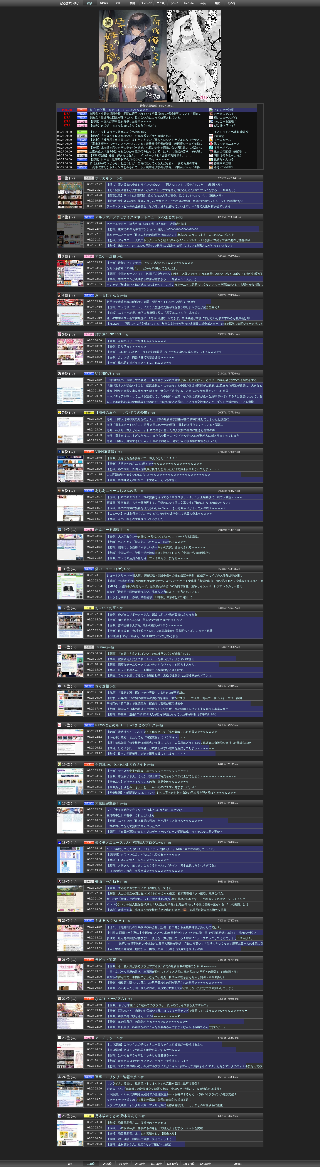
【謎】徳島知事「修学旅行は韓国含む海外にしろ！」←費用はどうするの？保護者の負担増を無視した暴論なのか (179, 742)
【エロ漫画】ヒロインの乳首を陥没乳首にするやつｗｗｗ (143, 1050)
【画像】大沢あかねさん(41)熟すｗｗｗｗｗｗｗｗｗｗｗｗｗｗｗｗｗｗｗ (154, 463)
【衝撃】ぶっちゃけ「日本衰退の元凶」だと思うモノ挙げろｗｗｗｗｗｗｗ (155, 820)
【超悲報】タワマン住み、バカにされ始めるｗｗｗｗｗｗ (143, 854)
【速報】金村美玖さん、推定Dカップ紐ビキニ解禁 (139, 1144)
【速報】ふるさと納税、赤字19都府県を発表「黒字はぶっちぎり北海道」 (153, 312)
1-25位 (91, 1163)
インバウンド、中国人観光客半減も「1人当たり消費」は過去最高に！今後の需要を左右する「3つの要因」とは (177, 904)
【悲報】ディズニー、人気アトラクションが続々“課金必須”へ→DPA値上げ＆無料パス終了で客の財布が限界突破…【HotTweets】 (180, 242)
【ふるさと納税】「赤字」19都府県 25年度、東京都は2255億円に (149, 597)
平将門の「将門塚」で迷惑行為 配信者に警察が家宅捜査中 (145, 703)
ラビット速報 (105, 960)
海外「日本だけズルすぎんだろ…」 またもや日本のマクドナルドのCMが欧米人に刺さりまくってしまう (173, 435)
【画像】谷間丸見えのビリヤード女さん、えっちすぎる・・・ (146, 480)
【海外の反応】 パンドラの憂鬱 (121, 412)
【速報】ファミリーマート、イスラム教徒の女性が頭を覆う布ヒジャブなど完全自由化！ (163, 307)
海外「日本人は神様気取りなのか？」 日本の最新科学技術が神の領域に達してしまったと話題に (168, 419)
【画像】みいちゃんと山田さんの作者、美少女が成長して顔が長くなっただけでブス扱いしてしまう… (172, 988)
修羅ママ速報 (222, 163)
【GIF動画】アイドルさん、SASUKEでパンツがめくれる (142, 636)
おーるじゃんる (224, 113)
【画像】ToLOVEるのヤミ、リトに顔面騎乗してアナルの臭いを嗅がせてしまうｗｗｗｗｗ (164, 352)
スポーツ (146, 3)
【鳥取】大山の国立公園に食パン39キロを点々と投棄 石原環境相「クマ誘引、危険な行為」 (166, 893)
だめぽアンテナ (70, 3)
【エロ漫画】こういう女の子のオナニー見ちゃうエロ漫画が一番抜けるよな (155, 1044)
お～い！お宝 (105, 608)
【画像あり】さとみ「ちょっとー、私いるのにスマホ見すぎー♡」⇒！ (152, 787)
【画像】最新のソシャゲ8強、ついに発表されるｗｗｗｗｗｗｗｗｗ (150, 262)
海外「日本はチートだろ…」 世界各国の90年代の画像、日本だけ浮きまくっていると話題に (165, 424)
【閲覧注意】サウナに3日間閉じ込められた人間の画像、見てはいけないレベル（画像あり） (165, 195)
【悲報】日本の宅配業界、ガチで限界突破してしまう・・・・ (146, 753)
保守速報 (102, 686)
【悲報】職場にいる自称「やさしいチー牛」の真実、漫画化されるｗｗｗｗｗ (156, 547)
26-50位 (107, 1163)
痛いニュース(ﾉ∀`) (225, 117)
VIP (118, 3)
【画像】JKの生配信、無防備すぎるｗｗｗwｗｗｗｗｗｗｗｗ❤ (147, 1021)
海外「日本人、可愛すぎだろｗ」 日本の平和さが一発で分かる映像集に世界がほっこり (162, 441)
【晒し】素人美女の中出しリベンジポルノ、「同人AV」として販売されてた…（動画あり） (165, 184)
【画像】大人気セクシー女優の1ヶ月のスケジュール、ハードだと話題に (153, 536)
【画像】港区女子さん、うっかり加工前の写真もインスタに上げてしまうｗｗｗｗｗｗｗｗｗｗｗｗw (171, 776)
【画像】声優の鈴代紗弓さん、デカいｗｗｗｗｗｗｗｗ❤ (143, 1016)
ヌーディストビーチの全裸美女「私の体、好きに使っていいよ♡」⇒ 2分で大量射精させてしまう (169, 206)
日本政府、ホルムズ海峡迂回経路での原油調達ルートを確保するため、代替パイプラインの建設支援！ (172, 1094)
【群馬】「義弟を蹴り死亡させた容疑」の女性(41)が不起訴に (146, 692)
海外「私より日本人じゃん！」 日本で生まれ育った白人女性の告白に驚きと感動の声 (161, 430)
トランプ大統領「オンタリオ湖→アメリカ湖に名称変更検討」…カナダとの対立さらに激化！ (166, 1105)
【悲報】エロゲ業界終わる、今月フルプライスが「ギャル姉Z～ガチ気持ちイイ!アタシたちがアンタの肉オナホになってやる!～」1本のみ (184, 1068)
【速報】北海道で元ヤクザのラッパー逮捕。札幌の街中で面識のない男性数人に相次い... (145, 148)
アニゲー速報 (105, 256)
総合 (90, 3)
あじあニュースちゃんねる (116, 491)
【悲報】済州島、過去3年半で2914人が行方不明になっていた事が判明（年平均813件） (162, 714)
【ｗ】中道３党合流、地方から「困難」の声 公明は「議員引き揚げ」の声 (155, 949)
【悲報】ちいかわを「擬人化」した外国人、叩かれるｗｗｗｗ (146, 542)
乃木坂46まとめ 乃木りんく (116, 1116)
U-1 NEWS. (103, 373)
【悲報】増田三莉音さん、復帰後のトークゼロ (136, 1122)
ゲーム (175, 3)
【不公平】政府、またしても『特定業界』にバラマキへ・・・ (146, 737)
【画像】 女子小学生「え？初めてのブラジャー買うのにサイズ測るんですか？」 (158, 1005)
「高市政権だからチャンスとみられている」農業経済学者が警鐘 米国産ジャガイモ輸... (145, 144)
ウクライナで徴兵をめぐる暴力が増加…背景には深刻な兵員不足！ (149, 1099)
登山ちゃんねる (107, 881)
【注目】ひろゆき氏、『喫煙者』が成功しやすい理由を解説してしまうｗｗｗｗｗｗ (160, 748)
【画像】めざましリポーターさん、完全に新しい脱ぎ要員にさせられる (152, 614)
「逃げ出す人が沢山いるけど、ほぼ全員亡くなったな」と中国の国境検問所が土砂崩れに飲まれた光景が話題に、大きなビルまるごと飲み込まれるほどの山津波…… (184, 387)
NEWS (104, 3)
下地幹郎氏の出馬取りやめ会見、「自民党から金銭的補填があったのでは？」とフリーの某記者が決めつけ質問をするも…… (182, 382)
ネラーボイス (222, 147)
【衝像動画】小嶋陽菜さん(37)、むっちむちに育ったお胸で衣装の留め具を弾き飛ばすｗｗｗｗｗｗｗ (171, 792)
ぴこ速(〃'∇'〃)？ (225, 125)
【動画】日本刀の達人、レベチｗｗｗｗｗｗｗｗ (138, 860)
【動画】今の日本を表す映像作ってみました (135, 519)
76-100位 (140, 1163)
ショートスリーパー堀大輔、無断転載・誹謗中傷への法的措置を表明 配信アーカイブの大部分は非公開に (175, 575)
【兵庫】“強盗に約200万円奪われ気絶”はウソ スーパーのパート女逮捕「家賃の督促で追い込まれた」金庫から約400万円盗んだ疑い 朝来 (185, 583)
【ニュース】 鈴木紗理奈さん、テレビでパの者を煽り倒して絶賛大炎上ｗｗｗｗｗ (159, 513)
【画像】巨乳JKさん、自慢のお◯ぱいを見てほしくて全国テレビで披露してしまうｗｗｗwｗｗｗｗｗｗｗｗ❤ (177, 1010)
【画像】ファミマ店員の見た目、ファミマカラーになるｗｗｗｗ (148, 558)
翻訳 (217, 3)
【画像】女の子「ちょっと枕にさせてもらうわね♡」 (123, 125)
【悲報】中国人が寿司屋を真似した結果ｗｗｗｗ (120, 121)
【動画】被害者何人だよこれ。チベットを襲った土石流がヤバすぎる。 (152, 659)
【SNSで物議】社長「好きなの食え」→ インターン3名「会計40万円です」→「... (140, 155)
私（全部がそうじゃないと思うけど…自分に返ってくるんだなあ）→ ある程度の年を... (144, 163)
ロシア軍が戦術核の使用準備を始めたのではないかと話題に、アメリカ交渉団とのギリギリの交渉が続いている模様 (180, 401)
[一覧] (120, 178)
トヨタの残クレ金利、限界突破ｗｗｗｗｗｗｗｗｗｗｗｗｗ (145, 870)
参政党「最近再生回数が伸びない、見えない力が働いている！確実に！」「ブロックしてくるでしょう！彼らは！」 (180, 938)
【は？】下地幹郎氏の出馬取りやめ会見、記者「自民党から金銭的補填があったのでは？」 (165, 927)
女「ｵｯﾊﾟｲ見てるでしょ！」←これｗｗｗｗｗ (118, 110)
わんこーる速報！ (225, 121)
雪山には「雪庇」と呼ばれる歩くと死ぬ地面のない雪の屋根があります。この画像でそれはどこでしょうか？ (176, 899)
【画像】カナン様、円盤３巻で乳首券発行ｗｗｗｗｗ (141, 357)
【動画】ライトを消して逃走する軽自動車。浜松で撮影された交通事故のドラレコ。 (160, 675)
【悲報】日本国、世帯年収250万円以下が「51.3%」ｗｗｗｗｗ (129, 159)
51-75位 (123, 1163)
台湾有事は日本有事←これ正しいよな (131, 815)
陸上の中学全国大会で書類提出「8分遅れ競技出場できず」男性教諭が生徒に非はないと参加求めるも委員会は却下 (180, 318)
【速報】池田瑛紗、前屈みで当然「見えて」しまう (139, 1139)
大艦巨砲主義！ (107, 803)
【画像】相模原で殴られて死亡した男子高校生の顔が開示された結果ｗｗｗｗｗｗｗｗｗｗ (165, 982)
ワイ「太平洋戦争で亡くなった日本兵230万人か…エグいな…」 (147, 809)
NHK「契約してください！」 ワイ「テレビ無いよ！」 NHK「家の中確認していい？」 (161, 849)
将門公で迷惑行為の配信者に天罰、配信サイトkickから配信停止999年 (151, 301)
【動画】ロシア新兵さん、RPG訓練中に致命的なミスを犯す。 (146, 670)
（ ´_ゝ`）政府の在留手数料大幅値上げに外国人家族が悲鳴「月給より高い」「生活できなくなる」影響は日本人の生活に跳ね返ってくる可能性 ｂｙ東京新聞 (185, 945)
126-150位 (172, 1163)
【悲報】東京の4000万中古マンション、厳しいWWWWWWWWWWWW (152, 229)
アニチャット (105, 1038)
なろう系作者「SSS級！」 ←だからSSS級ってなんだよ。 (143, 268)
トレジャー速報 (224, 109)
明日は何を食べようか (228, 155)
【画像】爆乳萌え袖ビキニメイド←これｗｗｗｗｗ (139, 362)
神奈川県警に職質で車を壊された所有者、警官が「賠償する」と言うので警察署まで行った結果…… (170, 391)
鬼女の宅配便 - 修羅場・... (230, 151)
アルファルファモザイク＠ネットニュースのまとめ (135, 217)
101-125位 (156, 1163)
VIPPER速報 (104, 452)
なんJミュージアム (109, 999)
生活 (203, 3)
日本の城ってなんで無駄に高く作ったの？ (133, 826)
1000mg (219, 135)
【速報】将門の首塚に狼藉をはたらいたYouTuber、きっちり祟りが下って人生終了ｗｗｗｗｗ (166, 508)
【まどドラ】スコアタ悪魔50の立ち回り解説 (117, 132)
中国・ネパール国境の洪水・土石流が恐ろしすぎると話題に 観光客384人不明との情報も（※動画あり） (173, 971)
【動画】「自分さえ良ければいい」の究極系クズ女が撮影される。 (131, 136)
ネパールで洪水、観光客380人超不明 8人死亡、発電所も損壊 (146, 223)
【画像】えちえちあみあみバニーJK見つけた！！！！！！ (143, 458)
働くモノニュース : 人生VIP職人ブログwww (129, 842)
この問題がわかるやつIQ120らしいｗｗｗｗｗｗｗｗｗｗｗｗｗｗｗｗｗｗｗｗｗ (158, 474)
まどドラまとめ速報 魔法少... (232, 132)
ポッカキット (105, 178)
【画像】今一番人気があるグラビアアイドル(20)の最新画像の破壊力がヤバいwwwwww (162, 966)
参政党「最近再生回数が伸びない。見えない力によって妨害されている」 (136, 118)
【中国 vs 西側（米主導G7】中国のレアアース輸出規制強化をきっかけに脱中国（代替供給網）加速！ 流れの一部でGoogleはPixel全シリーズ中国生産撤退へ (181, 934)
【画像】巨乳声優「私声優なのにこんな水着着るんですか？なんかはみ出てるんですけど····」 (166, 1027)
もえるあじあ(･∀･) (109, 920)
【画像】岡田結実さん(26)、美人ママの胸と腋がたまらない (144, 620)
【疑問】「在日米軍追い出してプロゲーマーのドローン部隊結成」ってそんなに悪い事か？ (165, 831)
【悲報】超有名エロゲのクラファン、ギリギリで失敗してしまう (148, 1060)
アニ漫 (161, 3)
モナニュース (222, 139)
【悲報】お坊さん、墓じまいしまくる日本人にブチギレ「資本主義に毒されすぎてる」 (162, 865)
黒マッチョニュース (226, 143)
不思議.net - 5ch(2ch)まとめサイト (121, 764)
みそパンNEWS (223, 167)
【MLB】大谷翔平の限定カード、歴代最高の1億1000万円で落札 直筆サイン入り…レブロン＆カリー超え (174, 586)
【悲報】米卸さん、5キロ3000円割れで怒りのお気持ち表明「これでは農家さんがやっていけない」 (170, 245)
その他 (231, 3)
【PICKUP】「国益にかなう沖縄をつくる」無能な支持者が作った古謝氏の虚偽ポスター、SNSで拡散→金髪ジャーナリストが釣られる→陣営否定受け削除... (185, 325)
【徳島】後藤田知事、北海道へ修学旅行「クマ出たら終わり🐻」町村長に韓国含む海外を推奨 (166, 909)
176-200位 (205, 1163)
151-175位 (189, 1163)
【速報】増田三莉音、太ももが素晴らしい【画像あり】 (142, 1133)
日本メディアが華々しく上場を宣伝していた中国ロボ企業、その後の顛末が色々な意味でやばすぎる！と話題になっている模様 (184, 398)
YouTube (189, 3)
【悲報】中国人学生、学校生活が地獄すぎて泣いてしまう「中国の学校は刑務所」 (159, 552)
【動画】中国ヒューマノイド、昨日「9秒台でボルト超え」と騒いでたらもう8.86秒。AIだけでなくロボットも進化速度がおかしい (185, 275)
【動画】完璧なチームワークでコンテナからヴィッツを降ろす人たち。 (152, 664)
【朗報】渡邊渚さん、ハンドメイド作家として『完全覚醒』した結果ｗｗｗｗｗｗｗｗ (162, 731)
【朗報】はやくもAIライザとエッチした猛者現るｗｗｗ (142, 1055)
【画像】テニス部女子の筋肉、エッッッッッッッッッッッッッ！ (148, 770)
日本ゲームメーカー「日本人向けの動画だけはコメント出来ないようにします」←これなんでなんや (170, 234)
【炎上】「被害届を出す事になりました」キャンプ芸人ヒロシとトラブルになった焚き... (145, 140)
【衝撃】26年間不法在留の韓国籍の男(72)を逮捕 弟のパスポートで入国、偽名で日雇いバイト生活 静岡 (174, 698)
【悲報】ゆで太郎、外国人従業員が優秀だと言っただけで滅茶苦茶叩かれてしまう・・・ (163, 469)
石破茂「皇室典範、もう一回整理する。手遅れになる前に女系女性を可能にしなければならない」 (169, 502)
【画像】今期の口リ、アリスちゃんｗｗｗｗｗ (136, 341)
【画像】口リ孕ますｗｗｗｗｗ (126, 346)
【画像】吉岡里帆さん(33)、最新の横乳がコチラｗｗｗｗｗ (144, 625)
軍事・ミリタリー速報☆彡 (116, 1077)
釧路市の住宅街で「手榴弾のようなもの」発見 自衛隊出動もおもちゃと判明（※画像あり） (166, 977)
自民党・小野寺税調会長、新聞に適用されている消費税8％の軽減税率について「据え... (144, 114)
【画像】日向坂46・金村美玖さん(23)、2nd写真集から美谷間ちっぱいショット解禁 (159, 630)
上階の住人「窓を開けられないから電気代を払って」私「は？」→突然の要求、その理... (145, 152)
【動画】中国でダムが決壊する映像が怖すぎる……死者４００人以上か (152, 279)
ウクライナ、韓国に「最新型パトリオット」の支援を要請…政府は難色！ (153, 1083)
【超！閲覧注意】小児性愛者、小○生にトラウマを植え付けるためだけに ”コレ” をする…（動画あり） (172, 190)
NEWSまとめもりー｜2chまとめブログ (125, 725)
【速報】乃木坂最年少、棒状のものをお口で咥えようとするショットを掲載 (155, 1128)
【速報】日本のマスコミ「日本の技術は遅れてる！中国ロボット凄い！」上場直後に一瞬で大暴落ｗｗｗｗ (175, 497)
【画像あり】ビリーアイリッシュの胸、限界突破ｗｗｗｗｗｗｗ (148, 781)
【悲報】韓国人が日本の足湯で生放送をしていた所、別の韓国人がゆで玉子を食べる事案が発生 (167, 709)
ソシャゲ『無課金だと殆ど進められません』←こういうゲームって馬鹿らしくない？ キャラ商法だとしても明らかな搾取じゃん (185, 286)
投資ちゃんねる (224, 159)
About (237, 1163)
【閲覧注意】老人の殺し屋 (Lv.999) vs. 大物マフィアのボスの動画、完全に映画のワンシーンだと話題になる (175, 201)
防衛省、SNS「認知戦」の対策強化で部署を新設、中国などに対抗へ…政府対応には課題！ (164, 1089)
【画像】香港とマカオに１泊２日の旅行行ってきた (139, 888)
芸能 (132, 3)
